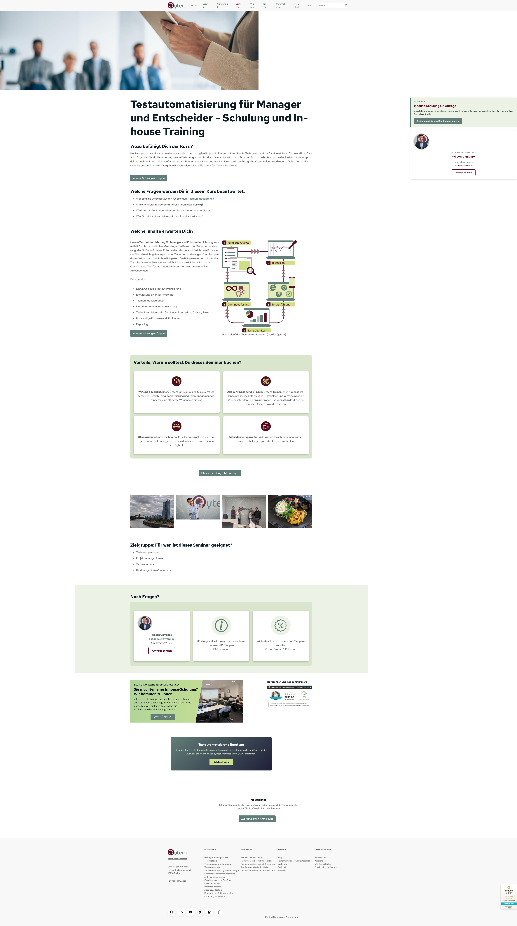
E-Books (282, 870)
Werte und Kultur (323, 864)
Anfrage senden (162, 650)
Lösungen (205, 5)
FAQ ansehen (221, 649)
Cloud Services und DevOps (217, 880)
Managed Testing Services (216, 857)
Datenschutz (292, 917)
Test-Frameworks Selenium (146, 262)
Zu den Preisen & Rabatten (280, 649)
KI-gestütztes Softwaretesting (218, 893)
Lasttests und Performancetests (219, 873)
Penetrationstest (212, 886)
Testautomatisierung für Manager (257, 860)
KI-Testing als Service (214, 896)
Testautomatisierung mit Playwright (221, 870)
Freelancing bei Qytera (326, 867)
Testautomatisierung (200, 198)
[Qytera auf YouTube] (190, 912)
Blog (280, 857)
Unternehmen (281, 5)
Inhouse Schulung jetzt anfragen (220, 473)
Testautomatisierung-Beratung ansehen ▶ (438, 121)
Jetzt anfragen (221, 762)
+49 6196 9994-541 (177, 881)
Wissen (252, 5)
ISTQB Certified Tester (252, 857)
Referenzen (320, 857)
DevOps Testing (212, 883)
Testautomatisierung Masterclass (294, 860)
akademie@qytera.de (162, 638)
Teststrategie (210, 860)
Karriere (265, 5)
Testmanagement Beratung (217, 864)
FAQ (310, 5)
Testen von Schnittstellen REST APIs (258, 870)
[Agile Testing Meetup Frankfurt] (200, 912)
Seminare (239, 5)
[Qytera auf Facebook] (219, 912)
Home (194, 5)
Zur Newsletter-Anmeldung (257, 818)
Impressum (279, 917)
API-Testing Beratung (214, 877)
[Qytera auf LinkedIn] (181, 912)
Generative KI (222, 5)
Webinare (282, 864)
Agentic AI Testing (213, 889)
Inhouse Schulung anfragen (148, 178)
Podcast (282, 867)
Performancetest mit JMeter (255, 867)
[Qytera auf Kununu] (209, 912)
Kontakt (297, 5)
